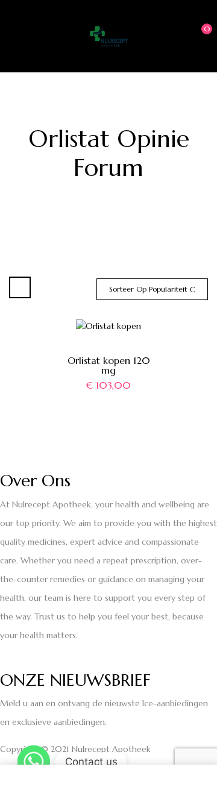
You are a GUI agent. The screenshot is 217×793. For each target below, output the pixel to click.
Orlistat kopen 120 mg (109, 365)
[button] (197, 35)
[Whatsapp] (33, 761)
